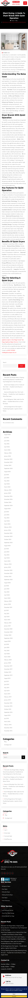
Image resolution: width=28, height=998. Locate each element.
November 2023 (8, 536)
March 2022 (7, 598)
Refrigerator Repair (6, 886)
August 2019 (7, 678)
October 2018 (7, 709)
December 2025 (8, 459)
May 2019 (6, 687)
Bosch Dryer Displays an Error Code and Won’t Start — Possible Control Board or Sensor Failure (13, 387)
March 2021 (7, 620)
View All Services (6, 900)
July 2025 (6, 474)
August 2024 (7, 508)
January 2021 (7, 626)
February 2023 (8, 564)
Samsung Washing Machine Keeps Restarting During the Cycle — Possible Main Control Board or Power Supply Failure (13, 953)
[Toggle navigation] (25, 3)
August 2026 (7, 434)
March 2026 (7, 450)
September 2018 (8, 712)
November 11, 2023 (6, 52)
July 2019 (6, 681)
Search (4, 362)
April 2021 (7, 616)
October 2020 (7, 635)
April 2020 (7, 654)
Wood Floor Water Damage (8, 913)
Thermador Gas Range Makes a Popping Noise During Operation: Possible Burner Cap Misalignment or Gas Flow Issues (13, 380)
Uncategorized (7, 745)
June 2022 (6, 589)
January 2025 (7, 493)
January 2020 (7, 663)
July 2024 (6, 512)
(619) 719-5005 (16, 4)
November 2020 (8, 632)
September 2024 (8, 505)
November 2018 (8, 706)
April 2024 (7, 521)
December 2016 (8, 728)
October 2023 (7, 539)
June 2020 (6, 647)
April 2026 (7, 447)
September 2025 (8, 468)
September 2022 (8, 579)
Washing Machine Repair (7, 895)
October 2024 (7, 502)
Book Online (16, 2)
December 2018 (8, 703)
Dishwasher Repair (6, 892)
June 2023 (6, 552)
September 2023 (8, 542)
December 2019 (8, 666)
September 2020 (8, 638)
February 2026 (8, 453)
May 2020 (6, 650)
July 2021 (6, 610)
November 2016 (8, 731)
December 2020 (8, 629)
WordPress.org (8, 839)
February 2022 (8, 601)
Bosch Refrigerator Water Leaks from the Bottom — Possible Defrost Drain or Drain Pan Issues (13, 401)
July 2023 (6, 549)
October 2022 (7, 576)
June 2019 (6, 684)
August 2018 (7, 715)
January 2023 (7, 567)
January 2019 (7, 700)
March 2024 (7, 524)
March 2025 (7, 487)
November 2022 (8, 573)
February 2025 (8, 490)
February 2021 (7, 623)
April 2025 (7, 484)
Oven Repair (4, 897)
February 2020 (8, 660)
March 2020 (7, 657)
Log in (5, 830)
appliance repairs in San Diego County (11, 340)
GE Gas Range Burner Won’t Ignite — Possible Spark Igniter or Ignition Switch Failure (13, 409)
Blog (16, 20)
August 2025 (7, 471)
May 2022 (6, 592)
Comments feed (8, 836)
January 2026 (7, 456)
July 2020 (6, 644)
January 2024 (7, 530)
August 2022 (7, 583)
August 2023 (7, 545)
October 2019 (7, 672)
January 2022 (7, 604)
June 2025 (6, 478)
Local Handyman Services (7, 910)
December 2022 (8, 570)
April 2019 (7, 691)
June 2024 (6, 515)
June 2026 (6, 441)
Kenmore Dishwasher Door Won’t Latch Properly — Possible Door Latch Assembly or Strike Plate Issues (14, 394)
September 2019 (8, 675)
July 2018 (6, 718)
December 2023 (8, 533)
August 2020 (7, 641)
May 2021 (6, 613)
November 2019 (8, 669)
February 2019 (7, 697)
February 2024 (8, 527)
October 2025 (7, 465)
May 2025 (6, 481)
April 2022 (7, 595)
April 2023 (7, 558)
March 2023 (7, 561)
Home (13, 20)
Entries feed (7, 833)
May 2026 (6, 444)
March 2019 (7, 694)
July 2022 (6, 586)
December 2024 (8, 496)
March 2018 (7, 721)
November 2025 (8, 462)
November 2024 (8, 499)
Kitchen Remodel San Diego (8, 916)
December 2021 (8, 607)
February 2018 (7, 725)
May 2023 (6, 555)
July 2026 (6, 437)
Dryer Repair (4, 889)
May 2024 (6, 518)
